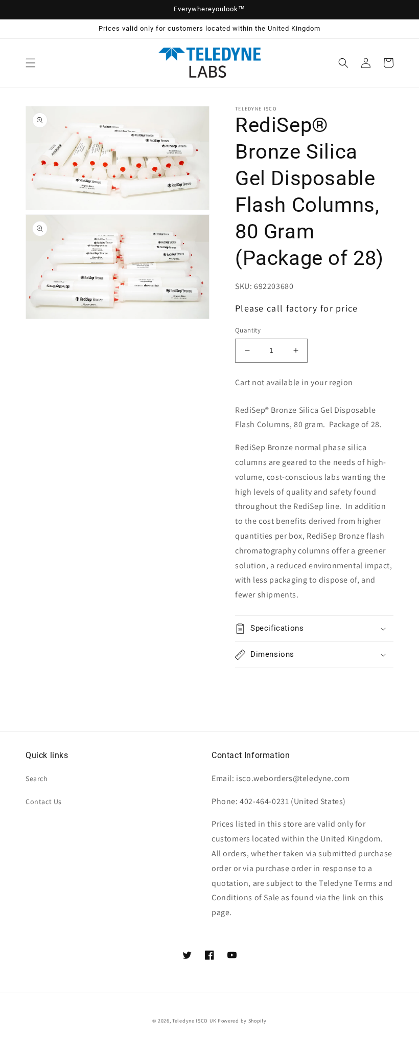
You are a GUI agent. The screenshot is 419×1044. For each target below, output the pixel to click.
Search (37, 778)
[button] (30, 63)
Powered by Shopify (242, 1020)
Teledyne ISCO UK (194, 1020)
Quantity (248, 330)
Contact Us (44, 801)
